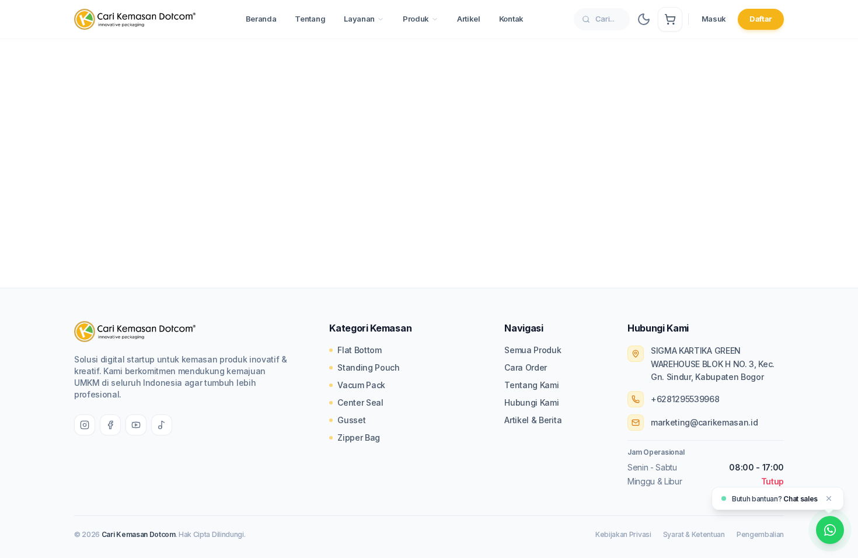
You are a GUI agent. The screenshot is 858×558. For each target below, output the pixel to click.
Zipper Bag (358, 437)
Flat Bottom (359, 350)
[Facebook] (110, 424)
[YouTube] (136, 424)
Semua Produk (532, 350)
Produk (416, 18)
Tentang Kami (531, 385)
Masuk (714, 18)
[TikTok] (161, 424)
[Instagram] (84, 424)
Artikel (468, 18)
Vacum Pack (361, 385)
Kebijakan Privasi (623, 534)
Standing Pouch (368, 367)
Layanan (359, 18)
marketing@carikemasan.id (704, 422)
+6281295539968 (685, 399)
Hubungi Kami (531, 402)
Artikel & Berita (532, 420)
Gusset (351, 420)
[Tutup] (829, 498)
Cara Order (525, 367)
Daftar (760, 18)
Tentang (310, 18)
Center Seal (360, 402)
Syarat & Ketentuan (694, 534)
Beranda (261, 18)
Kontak (511, 18)
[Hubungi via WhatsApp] (830, 530)
